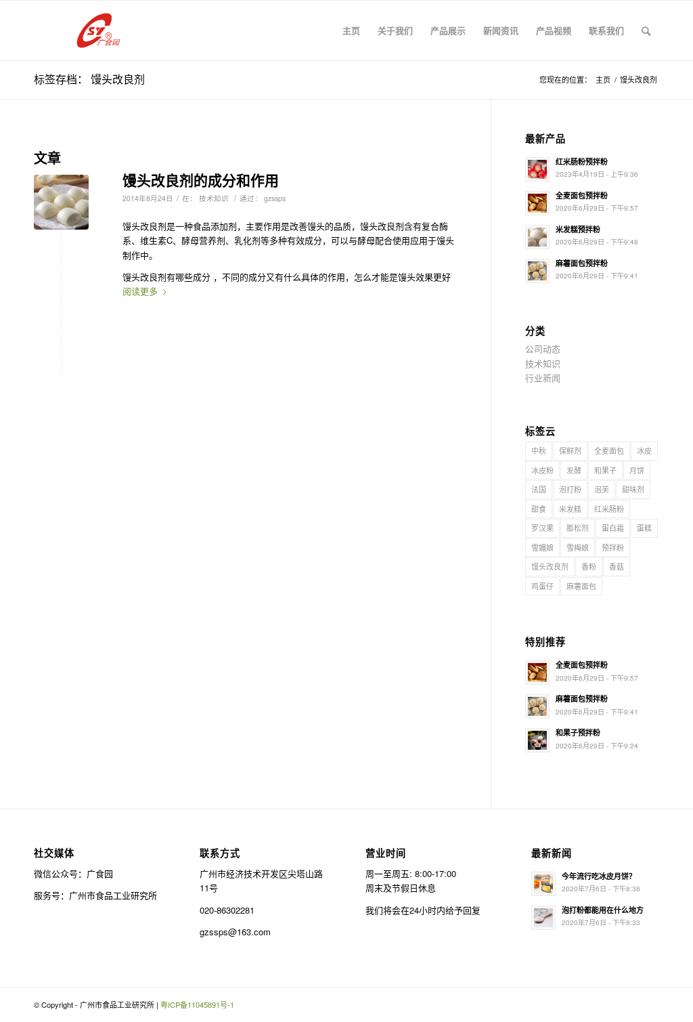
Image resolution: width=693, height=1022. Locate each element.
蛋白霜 (613, 527)
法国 (538, 489)
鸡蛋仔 (542, 585)
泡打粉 (570, 489)
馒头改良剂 (549, 566)
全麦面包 (609, 450)
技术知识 (214, 198)
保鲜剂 (570, 450)
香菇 (616, 566)
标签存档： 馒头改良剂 (89, 79)
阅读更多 (140, 290)
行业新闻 (542, 377)
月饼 (636, 470)
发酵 (573, 470)
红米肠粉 (609, 508)
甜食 (538, 508)
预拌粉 (613, 547)
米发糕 (570, 508)
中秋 (538, 450)
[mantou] (61, 202)
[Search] (646, 30)
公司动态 (542, 348)
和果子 (605, 470)
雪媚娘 (542, 547)
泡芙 (601, 489)
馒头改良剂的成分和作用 (200, 179)
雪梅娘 (577, 547)
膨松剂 (577, 527)
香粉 (588, 566)
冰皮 (644, 450)
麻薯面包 (581, 585)
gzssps (275, 198)
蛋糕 (644, 527)
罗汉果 (542, 527)
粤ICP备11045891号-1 (197, 1004)
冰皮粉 (542, 470)
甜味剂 (633, 489)
